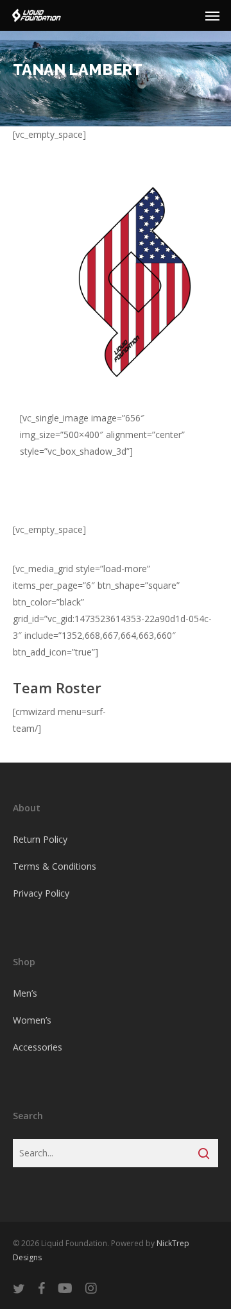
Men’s (25, 993)
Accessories (37, 1047)
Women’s (32, 1020)
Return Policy (40, 839)
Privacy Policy (41, 893)
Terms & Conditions (54, 866)
